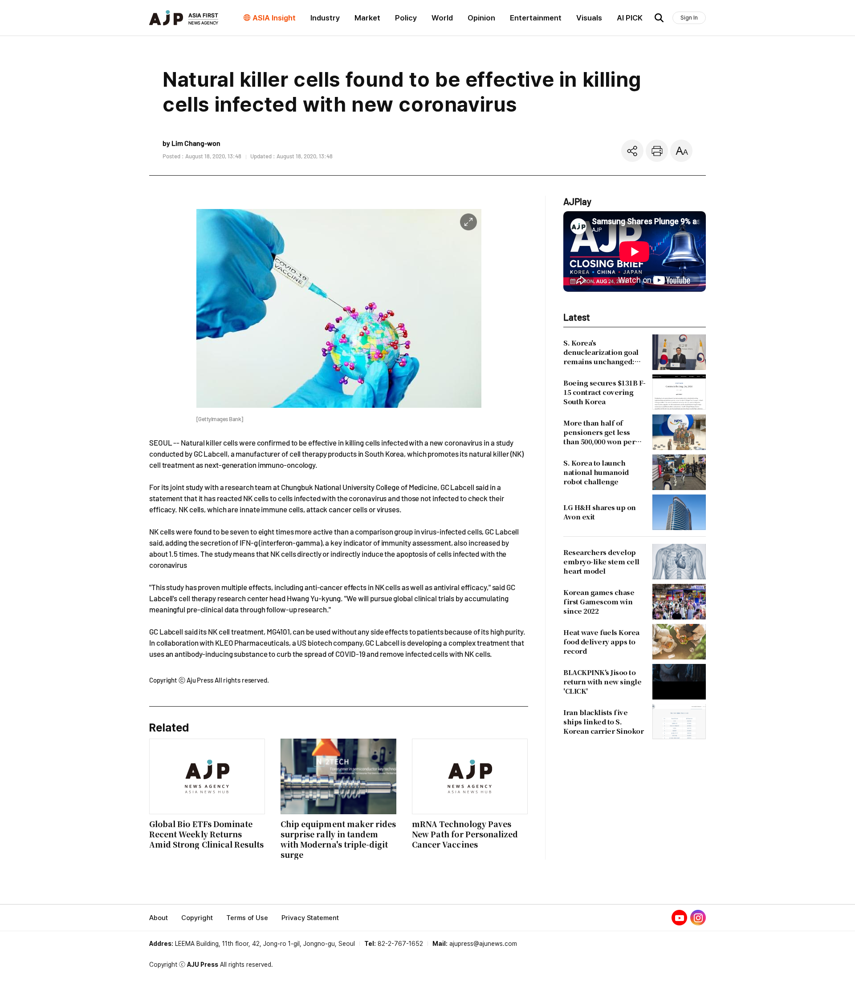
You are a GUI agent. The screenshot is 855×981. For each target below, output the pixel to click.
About (158, 918)
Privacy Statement (310, 918)
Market (367, 17)
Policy (406, 17)
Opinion (481, 17)
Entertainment (536, 17)
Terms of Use (247, 918)
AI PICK (630, 17)
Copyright (197, 918)
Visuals (589, 17)
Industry (325, 17)
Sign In (689, 17)
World (442, 17)
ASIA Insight (274, 17)
